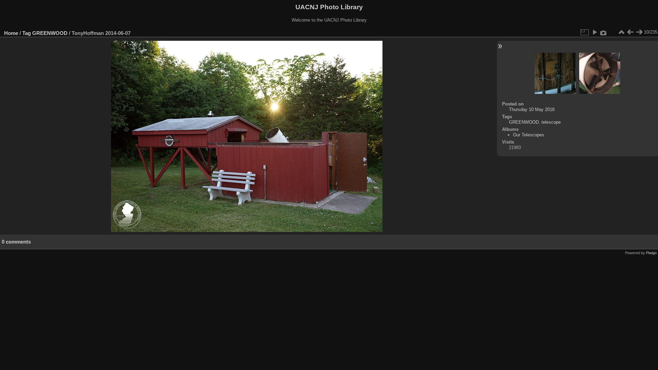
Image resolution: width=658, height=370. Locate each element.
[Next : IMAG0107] (639, 32)
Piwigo (651, 253)
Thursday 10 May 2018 (532, 109)
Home (11, 33)
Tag (26, 33)
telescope (551, 122)
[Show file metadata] (603, 32)
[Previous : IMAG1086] (630, 32)
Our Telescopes (528, 134)
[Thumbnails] (621, 32)
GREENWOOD (50, 33)
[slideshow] (594, 32)
